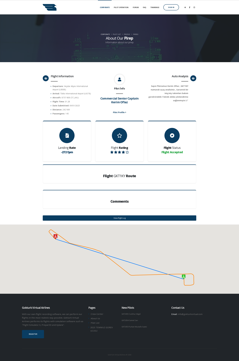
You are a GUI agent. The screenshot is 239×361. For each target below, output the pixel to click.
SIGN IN (171, 7)
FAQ (144, 7)
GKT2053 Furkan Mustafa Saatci (134, 327)
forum (136, 7)
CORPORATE (105, 7)
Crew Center (97, 314)
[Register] (185, 7)
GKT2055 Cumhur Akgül (131, 314)
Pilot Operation (121, 7)
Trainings (154, 7)
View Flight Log (120, 218)
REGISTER (33, 334)
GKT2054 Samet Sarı (130, 320)
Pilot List (95, 322)
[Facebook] (190, 7)
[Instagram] (194, 7)
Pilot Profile (119, 112)
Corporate (105, 34)
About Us (95, 318)
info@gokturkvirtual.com (190, 314)
